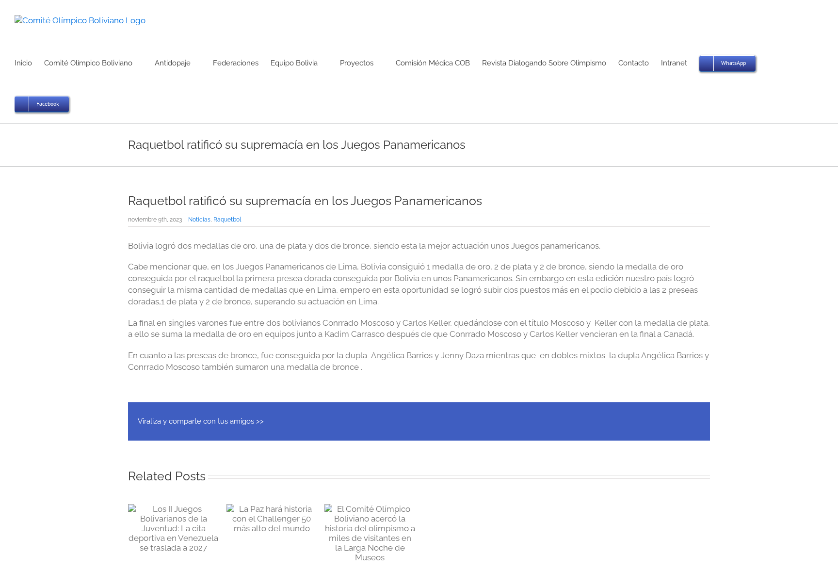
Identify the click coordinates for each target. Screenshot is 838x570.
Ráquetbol (227, 219)
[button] (84, 102)
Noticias (199, 219)
